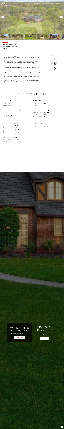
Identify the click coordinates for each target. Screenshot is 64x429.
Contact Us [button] (19, 337)
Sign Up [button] (44, 338)
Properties (25, 3)
